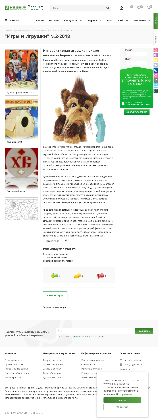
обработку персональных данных (90, 336)
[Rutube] (156, 55)
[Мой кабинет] (121, 8)
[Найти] (107, 8)
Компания (10, 353)
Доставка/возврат (52, 377)
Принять (122, 399)
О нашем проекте (14, 360)
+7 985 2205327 (133, 360)
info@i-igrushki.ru (133, 364)
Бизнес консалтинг (91, 377)
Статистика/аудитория (17, 373)
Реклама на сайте (90, 373)
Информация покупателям (59, 353)
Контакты (125, 369)
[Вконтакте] (156, 65)
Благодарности (13, 377)
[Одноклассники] (156, 60)
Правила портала (14, 364)
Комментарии (55, 295)
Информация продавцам (96, 353)
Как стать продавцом (92, 360)
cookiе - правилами (122, 394)
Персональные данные (16, 368)
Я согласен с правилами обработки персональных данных (137, 103)
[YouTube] (156, 50)
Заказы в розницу (52, 368)
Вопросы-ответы (52, 360)
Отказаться (122, 406)
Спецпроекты (88, 364)
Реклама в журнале (91, 368)
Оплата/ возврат (52, 373)
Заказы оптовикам (53, 364)
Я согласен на (83, 336)
